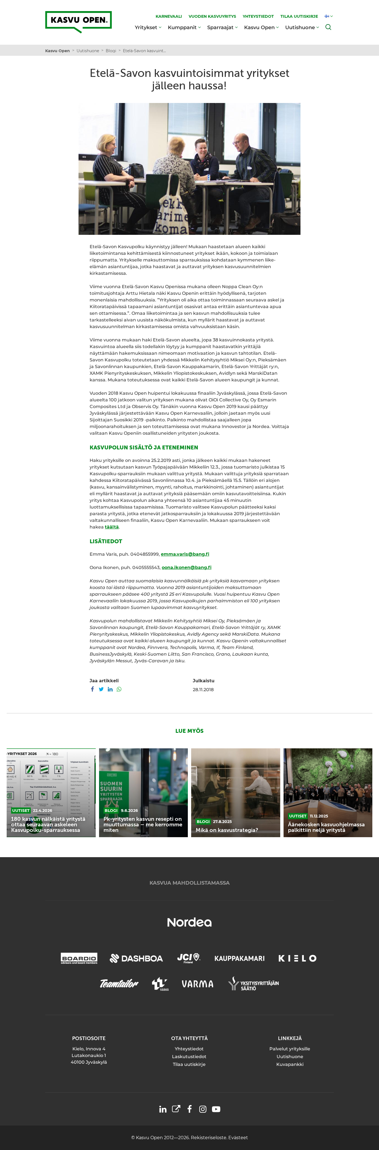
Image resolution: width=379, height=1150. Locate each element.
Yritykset (146, 27)
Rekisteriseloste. (209, 1137)
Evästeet (238, 1137)
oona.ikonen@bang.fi (186, 567)
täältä (112, 527)
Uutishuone (300, 27)
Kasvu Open (259, 27)
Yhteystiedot (189, 1048)
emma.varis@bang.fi (185, 554)
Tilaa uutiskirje (189, 1064)
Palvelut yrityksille (289, 1048)
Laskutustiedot (189, 1056)
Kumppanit (182, 27)
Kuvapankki (290, 1064)
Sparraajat (220, 27)
